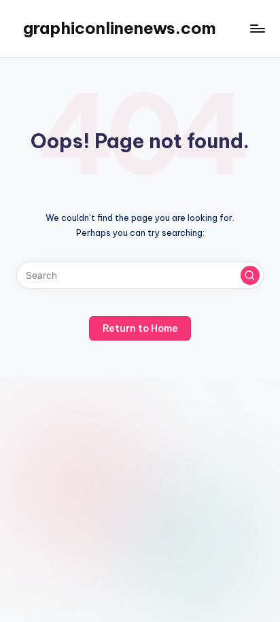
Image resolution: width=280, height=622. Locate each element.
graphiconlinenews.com (119, 28)
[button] (250, 275)
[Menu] (257, 28)
